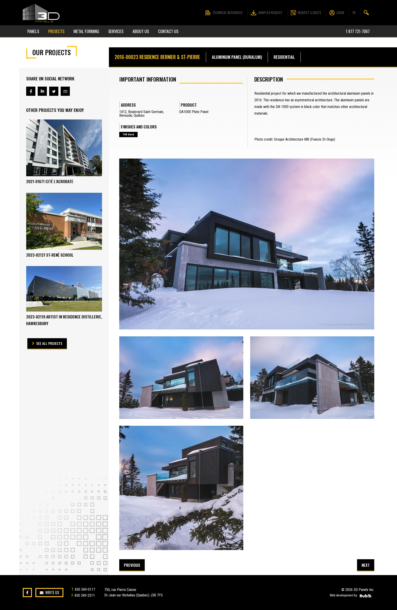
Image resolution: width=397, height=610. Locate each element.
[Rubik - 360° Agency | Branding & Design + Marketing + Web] (365, 595)
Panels (33, 31)
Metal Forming (86, 31)
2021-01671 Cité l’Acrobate (49, 181)
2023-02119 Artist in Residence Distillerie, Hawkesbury (64, 320)
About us (141, 31)
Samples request (270, 12)
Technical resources (227, 12)
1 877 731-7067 (358, 31)
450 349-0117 (85, 589)
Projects (56, 31)
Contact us (168, 31)
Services (115, 31)
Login (340, 12)
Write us (52, 593)
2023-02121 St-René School (50, 255)
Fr (353, 12)
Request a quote (309, 12)
